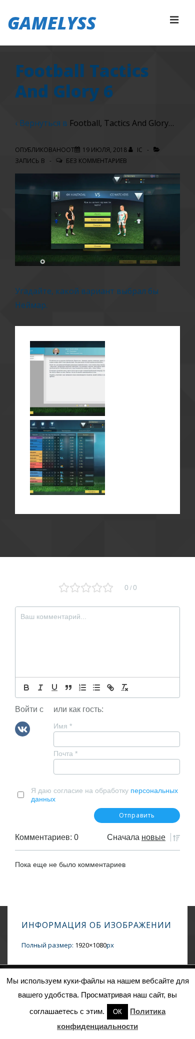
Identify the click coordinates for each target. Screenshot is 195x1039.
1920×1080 (90, 945)
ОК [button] (117, 1012)
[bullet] (97, 688)
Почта (66, 754)
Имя (63, 726)
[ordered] (83, 688)
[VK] (22, 728)
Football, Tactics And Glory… (122, 123)
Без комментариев (96, 160)
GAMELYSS (52, 22)
